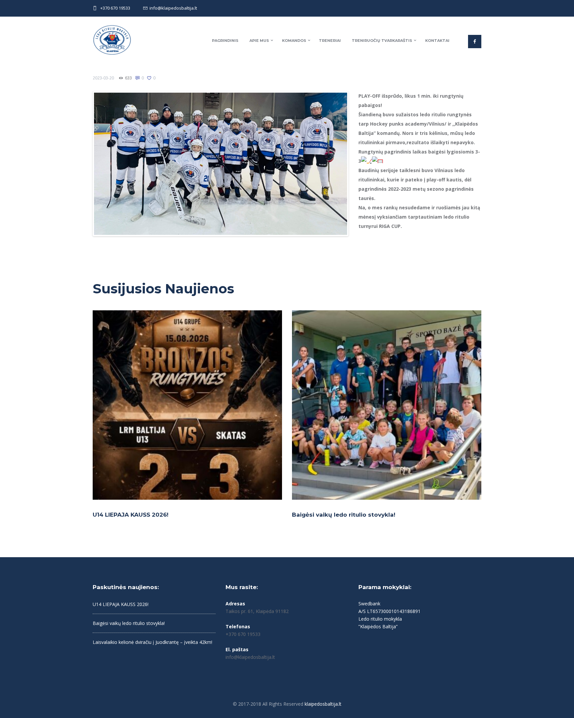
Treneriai (330, 40)
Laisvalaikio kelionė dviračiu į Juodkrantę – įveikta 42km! (152, 642)
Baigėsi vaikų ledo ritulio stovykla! (343, 514)
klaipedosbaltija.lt (323, 704)
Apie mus (259, 40)
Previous (84, 163)
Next (357, 163)
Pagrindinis (225, 40)
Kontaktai (437, 40)
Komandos (294, 40)
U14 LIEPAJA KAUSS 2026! (130, 514)
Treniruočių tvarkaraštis (382, 40)
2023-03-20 (103, 78)
